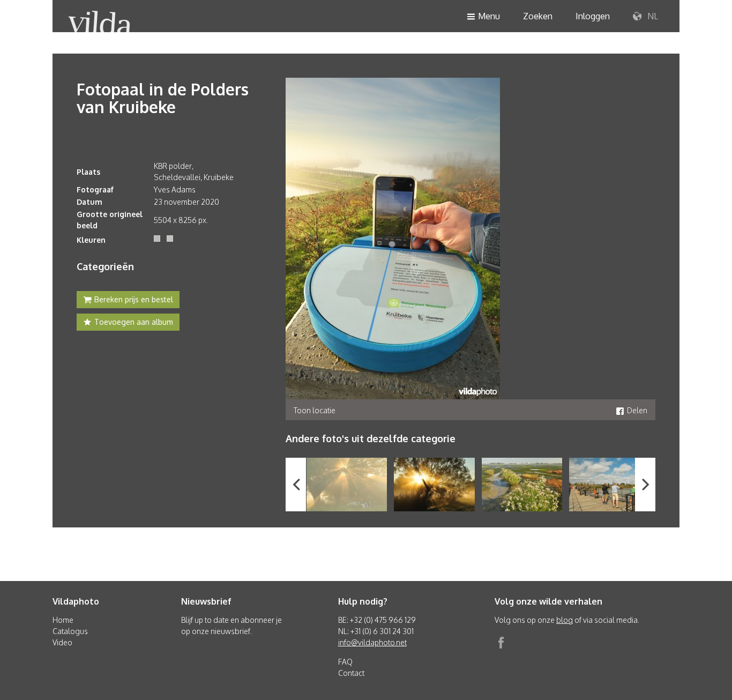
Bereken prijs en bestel (133, 299)
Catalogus (70, 631)
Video (62, 642)
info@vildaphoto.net (372, 642)
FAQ (345, 661)
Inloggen (593, 16)
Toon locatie (314, 410)
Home (63, 619)
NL (651, 16)
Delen (637, 410)
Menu (489, 16)
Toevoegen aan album (133, 321)
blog (564, 619)
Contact (351, 672)
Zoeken (537, 16)
